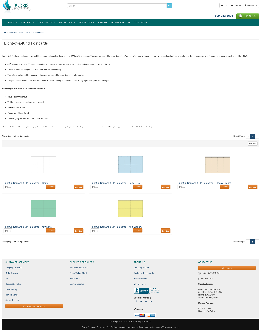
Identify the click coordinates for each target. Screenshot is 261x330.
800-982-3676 (224, 15)
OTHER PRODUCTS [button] (120, 22)
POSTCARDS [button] (26, 22)
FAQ (7, 278)
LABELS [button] (11, 22)
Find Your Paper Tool (79, 267)
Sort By (252, 143)
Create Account (12, 300)
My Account (252, 5)
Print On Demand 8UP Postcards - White (26, 183)
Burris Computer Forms (141, 321)
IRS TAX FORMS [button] (66, 22)
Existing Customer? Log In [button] (35, 306)
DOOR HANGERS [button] (45, 22)
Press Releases (140, 278)
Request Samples (13, 283)
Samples (50, 186)
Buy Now (78, 187)
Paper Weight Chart (78, 273)
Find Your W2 (75, 278)
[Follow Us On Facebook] (136, 301)
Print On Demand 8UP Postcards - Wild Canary (116, 226)
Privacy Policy (11, 289)
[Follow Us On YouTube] (141, 301)
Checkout (237, 5)
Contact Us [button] (227, 268)
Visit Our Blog (140, 283)
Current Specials (77, 283)
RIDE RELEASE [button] (85, 22)
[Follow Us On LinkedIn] (151, 301)
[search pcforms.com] (169, 5)
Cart (225, 5)
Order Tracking (11, 273)
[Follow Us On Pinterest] (146, 301)
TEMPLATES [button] (139, 22)
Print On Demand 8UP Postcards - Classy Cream (204, 183)
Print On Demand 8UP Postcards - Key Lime (28, 226)
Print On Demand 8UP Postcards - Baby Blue (115, 183)
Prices (8, 187)
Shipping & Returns (13, 267)
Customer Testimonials (144, 273)
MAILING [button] (102, 22)
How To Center (11, 294)
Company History (141, 267)
